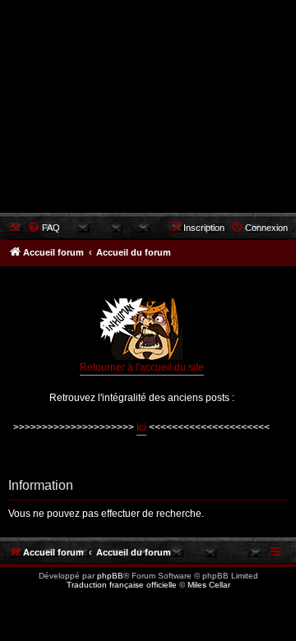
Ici (141, 427)
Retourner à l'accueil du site (142, 367)
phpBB (110, 575)
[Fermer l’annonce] (279, 288)
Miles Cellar (208, 584)
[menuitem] (43, 227)
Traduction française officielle (122, 584)
